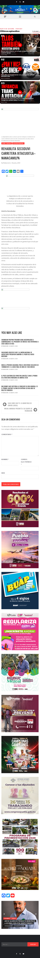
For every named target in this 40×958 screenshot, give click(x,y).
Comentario (6, 434)
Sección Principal (18, 143)
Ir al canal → (36, 31)
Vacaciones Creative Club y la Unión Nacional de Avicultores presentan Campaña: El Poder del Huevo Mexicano (17, 354)
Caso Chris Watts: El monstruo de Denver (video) (20, 404)
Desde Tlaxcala (6, 143)
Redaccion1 (7, 163)
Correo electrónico (25, 461)
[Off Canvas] (5, 16)
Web (3, 473)
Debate (14, 918)
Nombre (5, 459)
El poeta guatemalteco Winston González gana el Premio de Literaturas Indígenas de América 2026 (19, 377)
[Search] (35, 16)
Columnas (7, 918)
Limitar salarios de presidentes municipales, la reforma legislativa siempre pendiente (19, 922)
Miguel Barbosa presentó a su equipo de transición (18, 409)
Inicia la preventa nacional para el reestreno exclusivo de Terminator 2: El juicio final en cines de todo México (20, 366)
